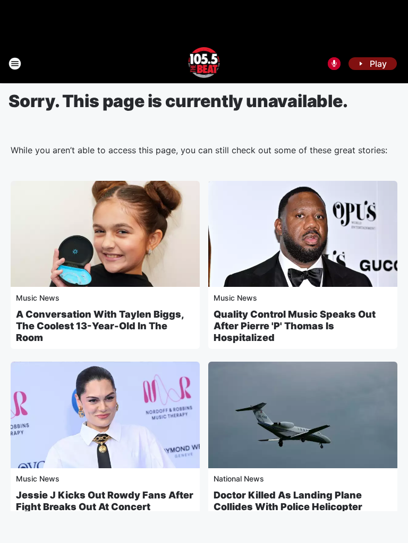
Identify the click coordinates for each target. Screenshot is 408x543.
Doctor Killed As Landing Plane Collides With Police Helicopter (288, 500)
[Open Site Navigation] (14, 63)
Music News (38, 297)
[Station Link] (204, 64)
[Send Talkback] (334, 63)
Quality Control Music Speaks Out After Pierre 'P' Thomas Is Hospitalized (295, 326)
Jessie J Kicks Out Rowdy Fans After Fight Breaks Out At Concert (104, 500)
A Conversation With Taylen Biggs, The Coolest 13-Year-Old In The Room (100, 326)
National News (239, 478)
